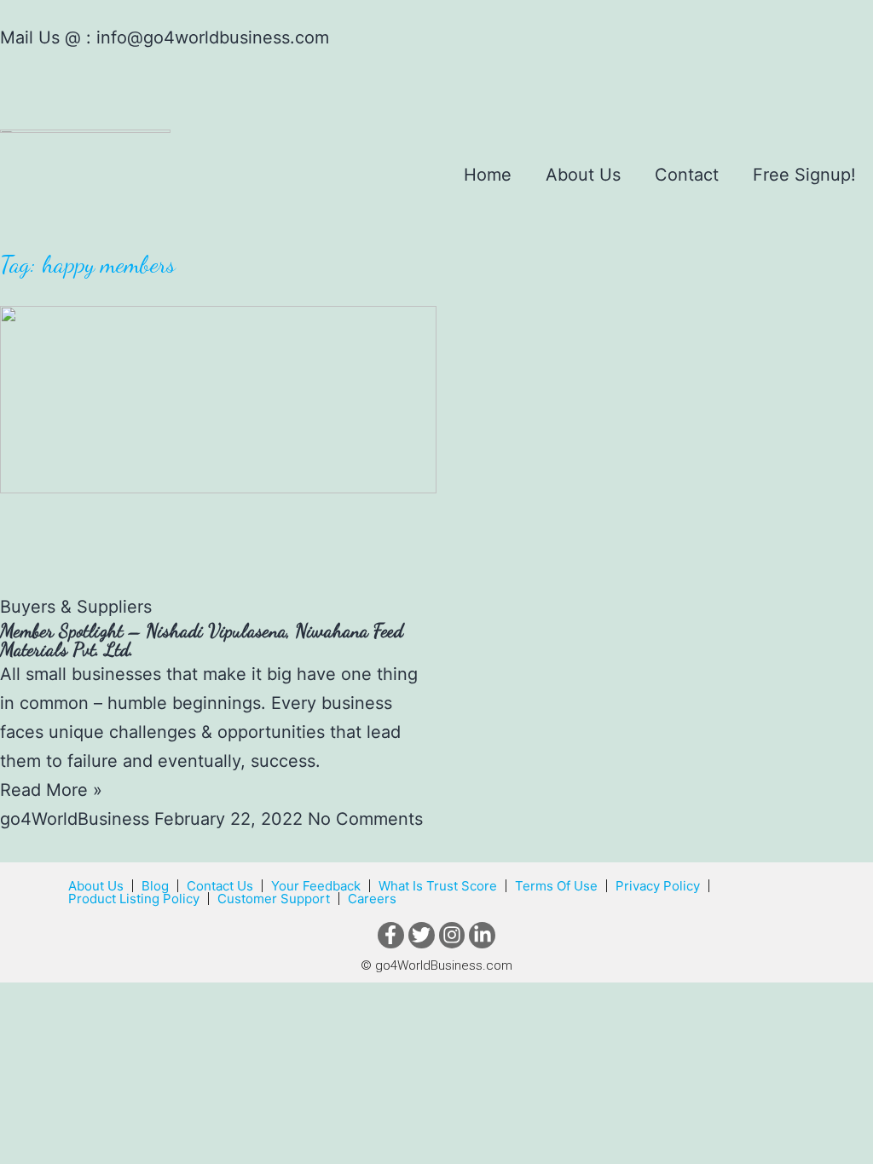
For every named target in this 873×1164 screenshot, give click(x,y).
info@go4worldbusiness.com (212, 37)
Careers (372, 898)
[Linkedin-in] (482, 935)
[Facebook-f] (391, 935)
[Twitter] (421, 935)
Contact (687, 174)
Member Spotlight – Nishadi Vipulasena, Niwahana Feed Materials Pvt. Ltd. (201, 639)
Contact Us (220, 886)
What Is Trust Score (438, 886)
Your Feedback (316, 886)
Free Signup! (804, 174)
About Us (583, 174)
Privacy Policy (658, 886)
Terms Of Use (556, 886)
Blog (155, 886)
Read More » (51, 790)
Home (488, 174)
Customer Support (273, 898)
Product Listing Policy (133, 898)
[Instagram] (452, 935)
